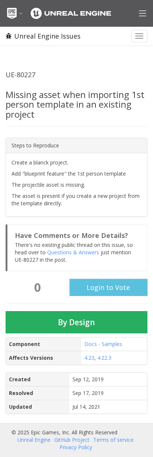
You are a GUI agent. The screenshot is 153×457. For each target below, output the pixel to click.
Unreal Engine (34, 439)
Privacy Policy (75, 447)
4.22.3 (104, 357)
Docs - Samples (103, 343)
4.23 (89, 357)
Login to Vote (108, 287)
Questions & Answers (73, 252)
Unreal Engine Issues (47, 36)
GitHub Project (71, 439)
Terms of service (113, 439)
